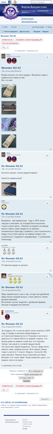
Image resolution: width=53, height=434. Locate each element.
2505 (3, 201)
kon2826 (4, 245)
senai (10, 274)
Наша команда (10, 419)
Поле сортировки (17, 374)
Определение (27, 19)
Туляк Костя (9, 311)
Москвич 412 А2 (8, 36)
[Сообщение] (2, 71)
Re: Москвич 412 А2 (12, 166)
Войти (3, 2)
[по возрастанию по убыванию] (26, 377)
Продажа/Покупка (29, 22)
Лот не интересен (10, 43)
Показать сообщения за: (18, 371)
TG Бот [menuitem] (13, 27)
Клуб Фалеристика (11, 422)
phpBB (25, 428)
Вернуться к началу (51, 149)
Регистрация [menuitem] (39, 27)
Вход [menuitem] (50, 27)
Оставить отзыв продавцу (28, 39)
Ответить (6, 39)
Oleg (8, 54)
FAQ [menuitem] (5, 27)
